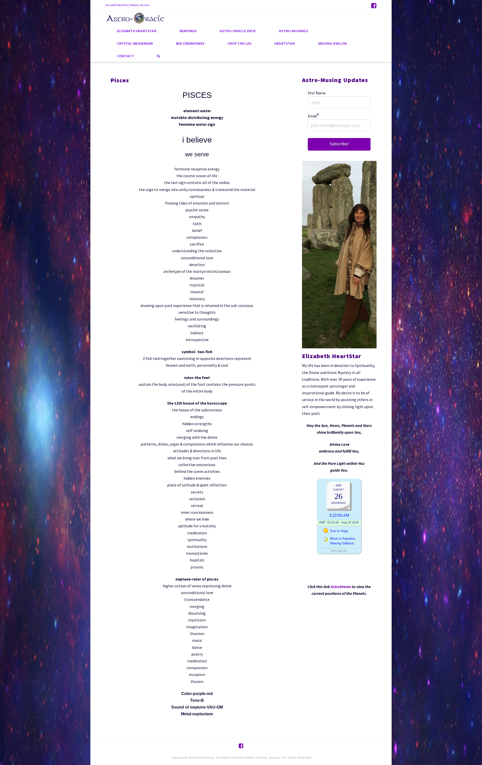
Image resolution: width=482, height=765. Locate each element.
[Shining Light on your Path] (135, 18)
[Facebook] (374, 6)
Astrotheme (341, 586)
